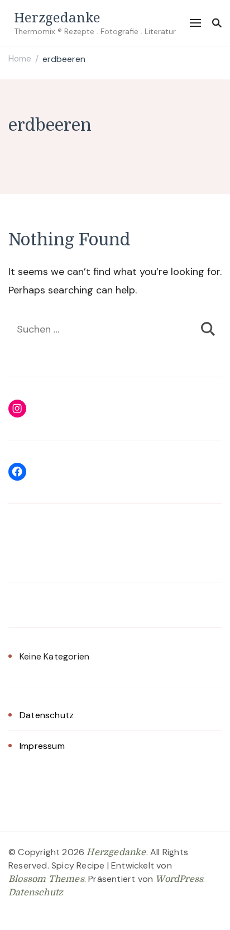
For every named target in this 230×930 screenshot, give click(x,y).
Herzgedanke (57, 17)
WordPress (179, 879)
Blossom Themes (46, 879)
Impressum (42, 746)
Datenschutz (47, 715)
